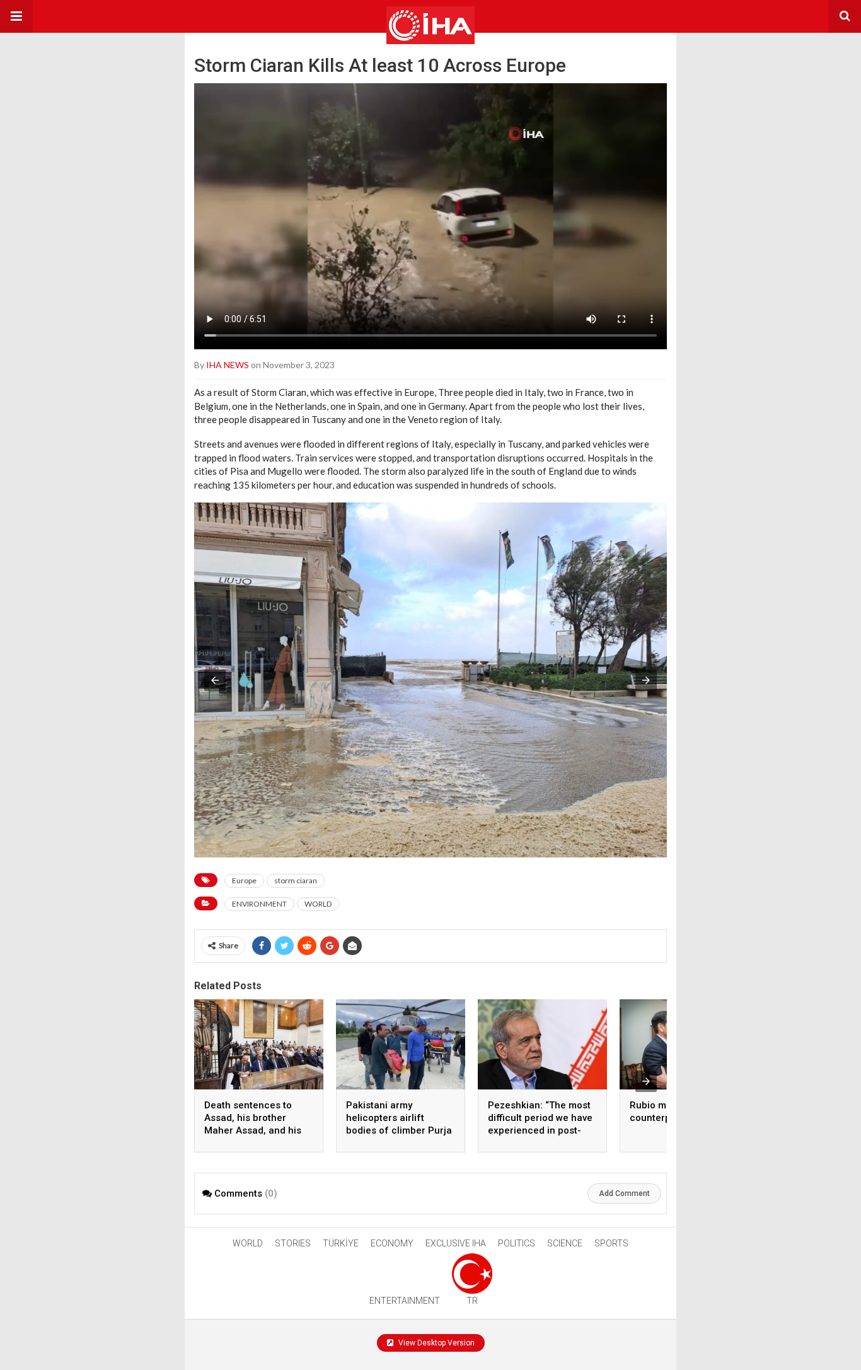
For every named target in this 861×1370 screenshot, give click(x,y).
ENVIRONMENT (259, 903)
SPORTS (611, 1243)
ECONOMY (392, 1243)
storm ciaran (295, 880)
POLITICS (516, 1243)
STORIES (293, 1243)
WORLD (318, 903)
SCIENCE (564, 1243)
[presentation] (646, 1081)
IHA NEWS (227, 364)
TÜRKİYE (341, 1243)
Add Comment (624, 1193)
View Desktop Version (435, 1342)
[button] (16, 16)
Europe (244, 880)
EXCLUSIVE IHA (455, 1243)
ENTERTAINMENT (404, 1301)
